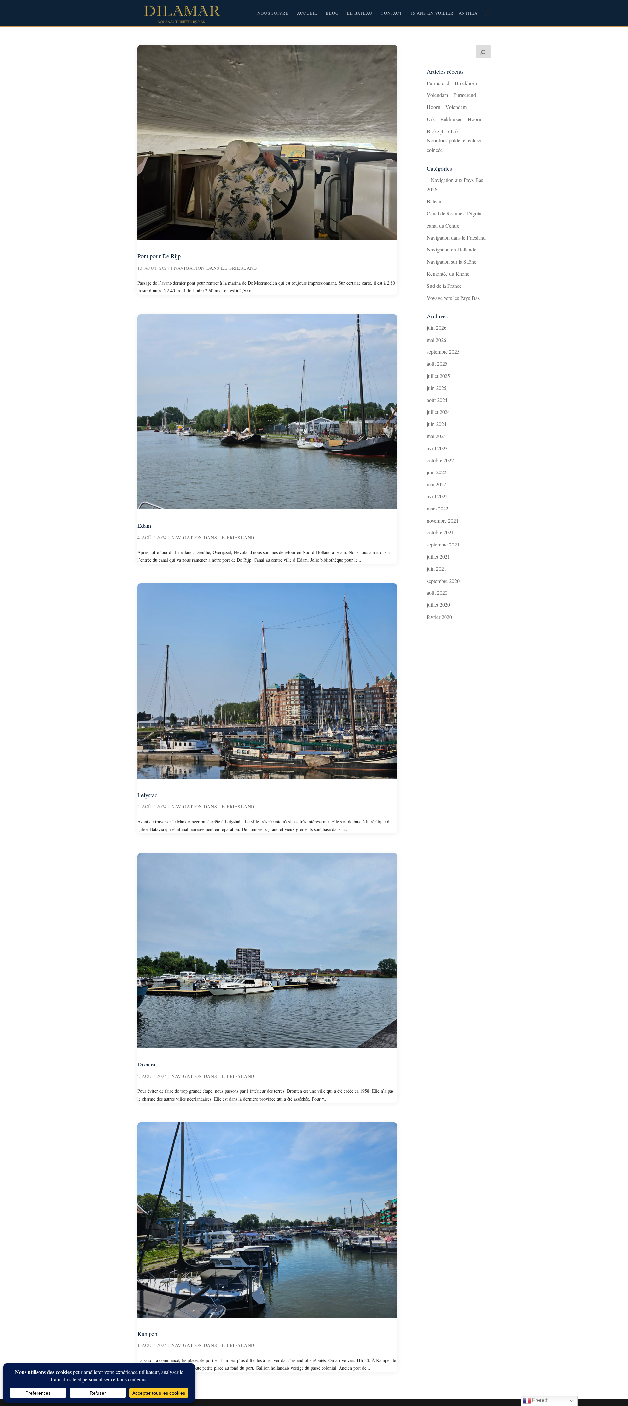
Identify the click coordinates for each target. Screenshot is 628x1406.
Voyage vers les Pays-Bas (453, 297)
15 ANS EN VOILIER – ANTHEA (444, 13)
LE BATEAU (359, 13)
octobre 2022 (440, 460)
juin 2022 (436, 472)
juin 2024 (436, 423)
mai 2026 (436, 339)
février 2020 (439, 616)
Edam (144, 525)
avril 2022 (437, 496)
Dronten (147, 1064)
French (540, 1400)
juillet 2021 (438, 556)
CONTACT (391, 13)
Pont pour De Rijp (159, 256)
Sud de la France (444, 285)
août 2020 (437, 592)
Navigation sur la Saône (451, 261)
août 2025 (437, 363)
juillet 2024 (438, 411)
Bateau (434, 201)
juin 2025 (436, 387)
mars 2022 (437, 508)
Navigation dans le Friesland (215, 268)
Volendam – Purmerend (451, 94)
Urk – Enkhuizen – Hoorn (454, 119)
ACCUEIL (307, 13)
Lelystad (147, 795)
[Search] (483, 51)
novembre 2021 (443, 520)
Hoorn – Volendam (447, 106)
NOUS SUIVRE (272, 13)
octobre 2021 (440, 532)
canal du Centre (443, 225)
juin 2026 (436, 327)
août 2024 (437, 400)
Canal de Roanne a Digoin (454, 213)
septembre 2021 (443, 544)
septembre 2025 (443, 351)
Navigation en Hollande (451, 249)
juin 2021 (436, 568)
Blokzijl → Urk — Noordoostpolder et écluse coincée (454, 141)
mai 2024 (436, 436)
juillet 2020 (438, 604)
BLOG (332, 13)
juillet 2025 (438, 375)
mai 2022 (436, 484)
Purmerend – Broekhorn (452, 83)
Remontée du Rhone (448, 273)
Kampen (147, 1334)
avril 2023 (437, 448)
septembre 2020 (443, 580)
